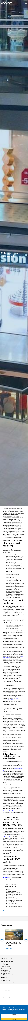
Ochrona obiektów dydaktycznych (14, 900)
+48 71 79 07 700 (7, 978)
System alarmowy (10, 625)
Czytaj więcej (8, 948)
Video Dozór (18, 714)
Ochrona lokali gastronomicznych (13, 895)
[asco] (7, 3)
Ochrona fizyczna (10, 784)
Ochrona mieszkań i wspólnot (13, 892)
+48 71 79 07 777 (7, 971)
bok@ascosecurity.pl (9, 974)
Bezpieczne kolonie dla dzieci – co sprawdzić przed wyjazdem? (13, 943)
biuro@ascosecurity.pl (9, 981)
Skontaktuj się (6, 877)
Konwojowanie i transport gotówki (14, 761)
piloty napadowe (7, 696)
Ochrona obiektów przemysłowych (14, 901)
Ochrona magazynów (11, 891)
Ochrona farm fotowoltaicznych (13, 898)
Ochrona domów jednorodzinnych (14, 894)
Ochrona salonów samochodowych (14, 906)
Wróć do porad (9, 911)
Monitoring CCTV (10, 714)
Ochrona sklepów (10, 889)
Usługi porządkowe (7, 836)
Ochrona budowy (10, 897)
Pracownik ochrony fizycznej (10, 810)
